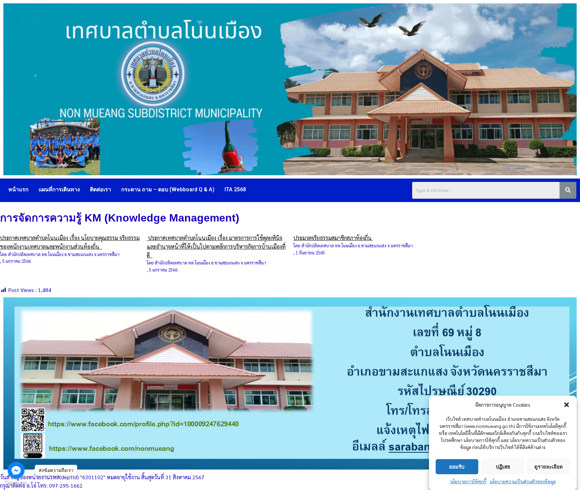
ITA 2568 (235, 189)
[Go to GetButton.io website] (16, 483)
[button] (566, 404)
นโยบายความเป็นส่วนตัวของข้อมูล (523, 481)
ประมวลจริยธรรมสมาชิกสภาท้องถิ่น (333, 237)
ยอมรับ (457, 466)
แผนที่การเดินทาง (59, 189)
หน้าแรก (18, 189)
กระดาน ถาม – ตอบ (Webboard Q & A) (167, 189)
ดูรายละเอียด (548, 466)
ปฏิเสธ (503, 466)
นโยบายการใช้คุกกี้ (468, 481)
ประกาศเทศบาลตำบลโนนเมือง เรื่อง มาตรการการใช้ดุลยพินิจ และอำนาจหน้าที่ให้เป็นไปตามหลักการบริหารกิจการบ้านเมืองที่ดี (216, 246)
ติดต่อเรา (100, 189)
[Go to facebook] (16, 470)
